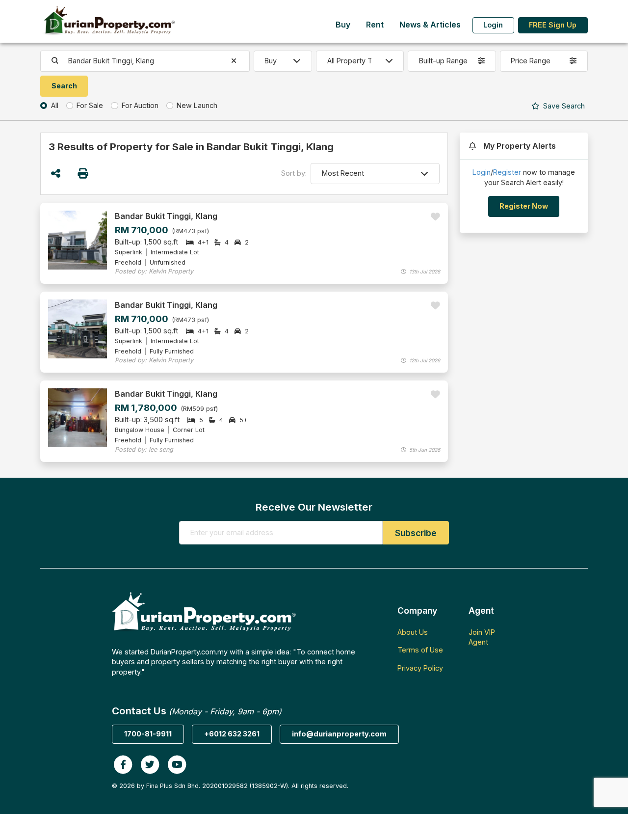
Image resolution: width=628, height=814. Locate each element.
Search (563, 106)
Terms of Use (420, 650)
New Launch (197, 105)
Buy (343, 24)
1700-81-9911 (148, 734)
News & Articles (430, 24)
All (54, 105)
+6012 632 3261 (232, 734)
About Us (412, 632)
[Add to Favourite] (435, 216)
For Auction (140, 105)
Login (493, 25)
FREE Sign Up (552, 25)
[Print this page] (84, 174)
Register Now (523, 206)
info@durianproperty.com (339, 734)
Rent (375, 24)
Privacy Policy (420, 668)
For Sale (90, 105)
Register (507, 172)
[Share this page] (56, 174)
